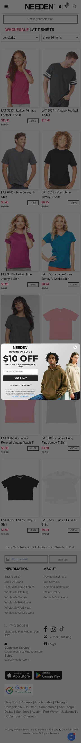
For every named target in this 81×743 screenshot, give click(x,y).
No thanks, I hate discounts (20, 385)
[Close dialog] (75, 347)
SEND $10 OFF (20, 378)
